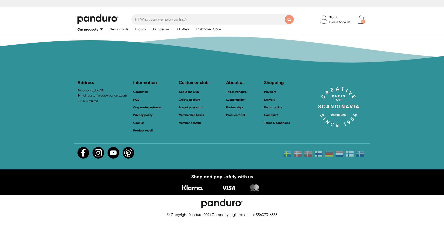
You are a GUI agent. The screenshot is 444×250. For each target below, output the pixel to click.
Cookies (138, 123)
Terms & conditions (277, 123)
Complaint (271, 115)
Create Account (339, 22)
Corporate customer (147, 107)
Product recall (143, 130)
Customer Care (208, 29)
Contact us (140, 92)
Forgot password (191, 107)
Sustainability (235, 99)
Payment (270, 92)
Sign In (333, 17)
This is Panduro (236, 92)
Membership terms (191, 115)
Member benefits (190, 123)
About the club (189, 92)
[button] (90, 29)
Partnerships (235, 107)
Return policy (273, 107)
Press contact (235, 115)
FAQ (136, 99)
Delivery (269, 99)
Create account (189, 99)
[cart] (361, 19)
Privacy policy (143, 115)
